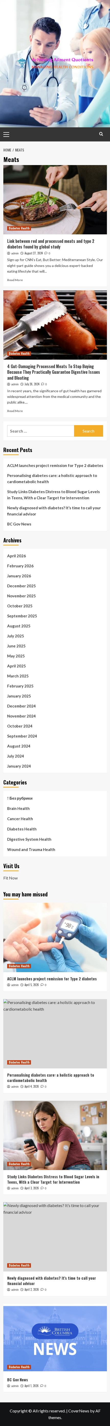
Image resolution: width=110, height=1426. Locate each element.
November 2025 (21, 596)
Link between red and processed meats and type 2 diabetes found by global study (50, 244)
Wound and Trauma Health (31, 849)
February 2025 (20, 686)
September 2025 (22, 616)
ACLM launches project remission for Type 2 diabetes (55, 465)
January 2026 (19, 575)
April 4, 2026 (32, 1086)
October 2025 (19, 606)
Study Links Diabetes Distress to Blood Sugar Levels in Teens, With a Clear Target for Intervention (53, 494)
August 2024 (18, 746)
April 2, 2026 (32, 1289)
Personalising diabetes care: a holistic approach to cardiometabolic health (52, 478)
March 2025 (18, 676)
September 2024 (22, 736)
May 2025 (16, 656)
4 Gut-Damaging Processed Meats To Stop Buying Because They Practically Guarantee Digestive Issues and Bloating (53, 372)
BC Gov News (19, 524)
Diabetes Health (19, 228)
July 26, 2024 (32, 384)
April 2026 (16, 555)
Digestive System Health (29, 839)
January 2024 (19, 766)
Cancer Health (20, 818)
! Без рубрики (19, 798)
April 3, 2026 (32, 1188)
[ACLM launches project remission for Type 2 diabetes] (55, 937)
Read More (15, 280)
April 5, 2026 (32, 985)
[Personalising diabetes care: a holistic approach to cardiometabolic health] (55, 1033)
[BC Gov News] (55, 1338)
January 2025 (19, 696)
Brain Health (18, 808)
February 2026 (20, 565)
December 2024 (21, 706)
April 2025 (16, 666)
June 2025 (16, 646)
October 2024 (19, 726)
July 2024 (15, 756)
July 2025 (15, 636)
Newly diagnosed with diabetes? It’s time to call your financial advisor (54, 510)
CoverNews (78, 1410)
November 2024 (21, 716)
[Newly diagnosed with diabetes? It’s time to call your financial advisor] (55, 1236)
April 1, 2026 (32, 1386)
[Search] (101, 133)
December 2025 (21, 585)
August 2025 (18, 626)
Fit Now (10, 877)
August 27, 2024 (34, 253)
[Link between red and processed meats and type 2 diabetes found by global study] (55, 199)
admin (15, 253)
